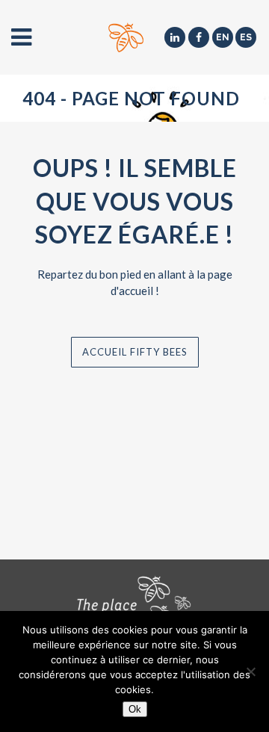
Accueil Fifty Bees (135, 352)
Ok (135, 709)
